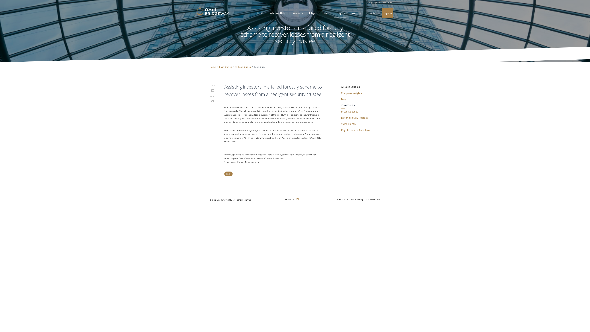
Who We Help (277, 13)
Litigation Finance (319, 13)
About (260, 13)
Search (386, 2)
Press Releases (349, 111)
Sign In (388, 13)
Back (228, 173)
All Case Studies (243, 66)
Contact (373, 13)
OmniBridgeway (219, 199)
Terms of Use (342, 199)
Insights (340, 13)
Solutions (297, 13)
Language (372, 2)
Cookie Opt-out (373, 199)
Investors (356, 13)
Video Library (348, 124)
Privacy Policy (357, 199)
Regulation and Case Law (355, 130)
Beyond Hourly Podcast (354, 117)
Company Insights (351, 93)
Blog (343, 99)
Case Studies (225, 66)
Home (213, 66)
